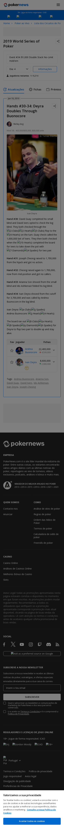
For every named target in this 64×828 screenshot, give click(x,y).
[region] (32, 809)
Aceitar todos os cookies (32, 821)
